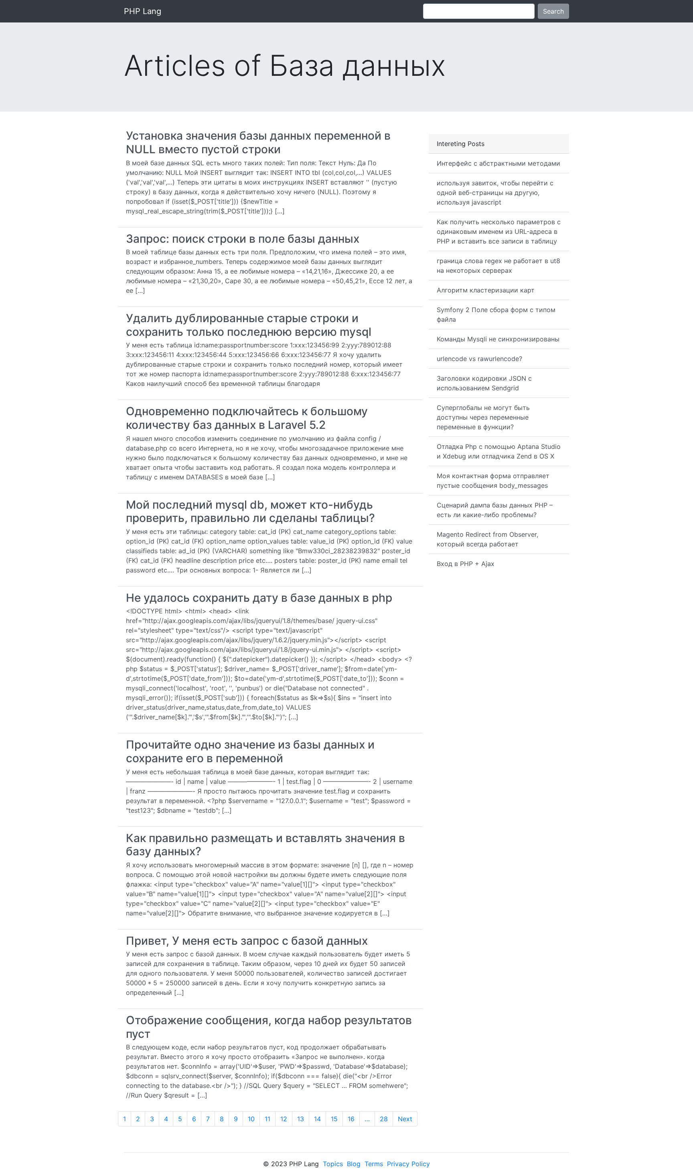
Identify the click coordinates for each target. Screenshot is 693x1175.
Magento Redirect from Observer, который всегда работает (487, 539)
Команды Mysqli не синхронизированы (498, 339)
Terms (374, 1164)
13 (300, 1119)
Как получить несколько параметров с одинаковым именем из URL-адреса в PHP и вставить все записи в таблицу (499, 231)
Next (405, 1119)
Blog (354, 1164)
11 (267, 1119)
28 (384, 1119)
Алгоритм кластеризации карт (486, 290)
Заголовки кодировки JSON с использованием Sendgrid (484, 383)
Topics (333, 1164)
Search (553, 11)
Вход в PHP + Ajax (465, 564)
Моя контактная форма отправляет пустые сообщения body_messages (493, 480)
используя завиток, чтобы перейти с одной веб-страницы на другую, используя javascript (495, 192)
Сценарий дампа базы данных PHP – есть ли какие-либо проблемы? (495, 510)
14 (317, 1119)
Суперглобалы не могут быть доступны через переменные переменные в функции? (483, 417)
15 (334, 1119)
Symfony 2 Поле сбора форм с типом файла (496, 314)
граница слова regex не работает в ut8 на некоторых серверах (498, 265)
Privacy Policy (408, 1164)
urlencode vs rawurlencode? (479, 359)
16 (351, 1119)
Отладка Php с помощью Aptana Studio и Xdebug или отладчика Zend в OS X (499, 451)
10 (251, 1119)
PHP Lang (142, 11)
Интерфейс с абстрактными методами (498, 163)
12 (283, 1119)
